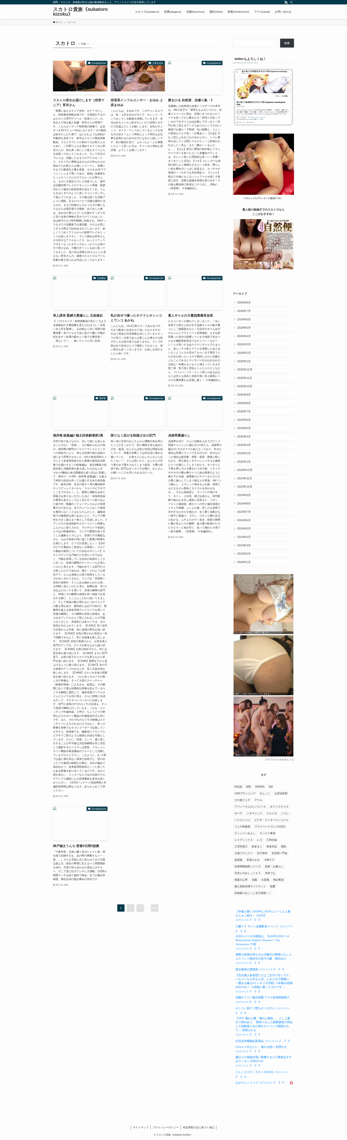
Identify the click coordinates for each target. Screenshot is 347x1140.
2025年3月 (244, 445)
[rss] (286, 2)
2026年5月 (244, 327)
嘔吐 (283, 846)
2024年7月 (244, 511)
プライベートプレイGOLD (269, 826)
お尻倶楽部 (281, 793)
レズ (259, 839)
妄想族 (238, 859)
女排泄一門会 (279, 853)
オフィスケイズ (279, 806)
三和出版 (271, 839)
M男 (248, 786)
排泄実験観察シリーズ (248, 866)
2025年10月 (244, 386)
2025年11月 (244, 378)
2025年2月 (244, 453)
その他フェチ (242, 800)
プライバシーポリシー (166, 1127)
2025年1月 (244, 461)
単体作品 (271, 846)
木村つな (270, 873)
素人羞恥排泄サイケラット (250, 886)
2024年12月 (244, 469)
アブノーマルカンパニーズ (250, 806)
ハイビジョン (242, 819)
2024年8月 (244, 503)
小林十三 (269, 859)
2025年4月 (244, 436)
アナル (258, 800)
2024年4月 (244, 537)
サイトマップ (141, 1127)
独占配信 (278, 879)
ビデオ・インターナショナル (271, 819)
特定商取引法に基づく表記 (198, 1127)
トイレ (285, 813)
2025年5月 (244, 428)
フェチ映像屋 (242, 826)
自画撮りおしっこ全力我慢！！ (253, 892)
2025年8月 (244, 403)
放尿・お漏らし (274, 866)
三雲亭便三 (241, 846)
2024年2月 (244, 553)
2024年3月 (244, 545)
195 (154, 908)
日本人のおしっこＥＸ (248, 873)
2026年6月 (244, 319)
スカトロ (271, 813)
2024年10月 (244, 486)
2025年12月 (244, 369)
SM (271, 786)
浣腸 (254, 879)
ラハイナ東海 (267, 833)
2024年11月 (244, 478)
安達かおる (253, 859)
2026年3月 (244, 344)
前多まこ (257, 846)
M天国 (238, 786)
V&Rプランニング (245, 793)
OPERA (259, 786)
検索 (287, 43)
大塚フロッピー (244, 853)
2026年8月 (244, 302)
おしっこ (265, 793)
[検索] (291, 2)
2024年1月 (244, 562)
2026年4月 (244, 336)
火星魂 (265, 879)
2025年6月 (244, 419)
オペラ (238, 813)
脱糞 (272, 886)
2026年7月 (244, 311)
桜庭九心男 (241, 879)
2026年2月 (244, 352)
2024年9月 (244, 495)
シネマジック (254, 813)
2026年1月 (244, 361)
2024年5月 (244, 528)
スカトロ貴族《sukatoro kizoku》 (80, 12)
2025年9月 (244, 394)
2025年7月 (244, 411)
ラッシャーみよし (245, 833)
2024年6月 (244, 520)
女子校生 (262, 853)
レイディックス (244, 839)
